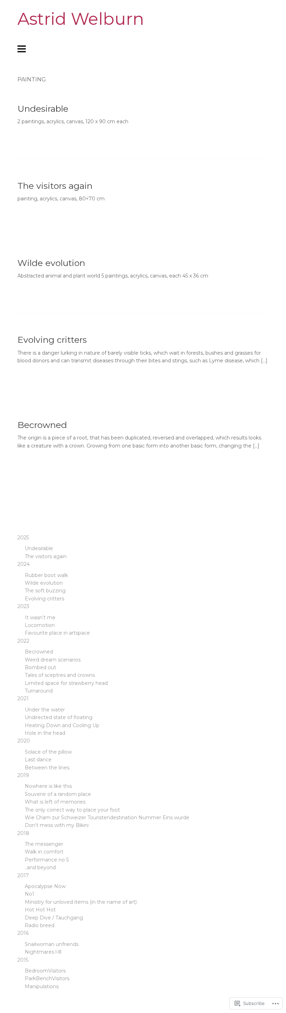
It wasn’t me (40, 617)
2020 (23, 741)
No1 (29, 894)
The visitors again (54, 185)
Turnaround (39, 691)
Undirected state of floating (58, 717)
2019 (23, 775)
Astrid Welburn (80, 19)
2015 (22, 960)
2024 (23, 564)
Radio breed (39, 925)
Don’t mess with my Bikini (57, 825)
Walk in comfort (44, 852)
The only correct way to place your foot (72, 810)
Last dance (38, 759)
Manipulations (42, 986)
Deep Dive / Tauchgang (54, 918)
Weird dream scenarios (53, 660)
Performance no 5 (47, 860)
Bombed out (40, 667)
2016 (23, 933)
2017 (23, 875)
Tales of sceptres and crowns (60, 675)
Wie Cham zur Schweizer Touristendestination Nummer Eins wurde (107, 817)
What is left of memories (55, 802)
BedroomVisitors (45, 971)
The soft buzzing (45, 590)
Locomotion (40, 625)
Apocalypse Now (45, 886)
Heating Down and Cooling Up (62, 725)
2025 (23, 537)
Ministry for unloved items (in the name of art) (81, 902)
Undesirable (42, 108)
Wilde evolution (51, 263)
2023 (23, 606)
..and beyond (40, 867)
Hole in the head (45, 733)
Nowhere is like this (48, 786)
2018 (23, 833)
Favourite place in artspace (57, 633)
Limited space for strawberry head (66, 683)
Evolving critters (52, 339)
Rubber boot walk (46, 575)
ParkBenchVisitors (47, 978)
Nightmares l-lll (43, 952)
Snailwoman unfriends (51, 944)
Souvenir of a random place (58, 794)
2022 (23, 641)
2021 (23, 698)
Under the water (45, 710)
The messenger (44, 844)
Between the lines (47, 767)
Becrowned (42, 425)
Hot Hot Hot (40, 910)
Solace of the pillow (48, 752)
